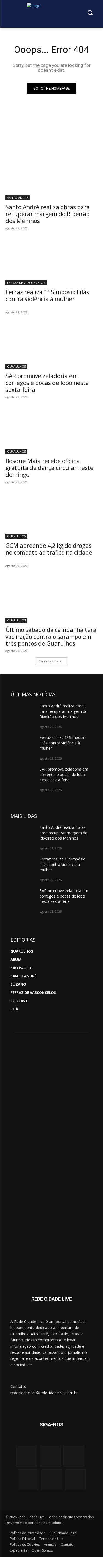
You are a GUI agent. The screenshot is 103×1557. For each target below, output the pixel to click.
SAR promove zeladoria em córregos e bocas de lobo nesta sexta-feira (47, 383)
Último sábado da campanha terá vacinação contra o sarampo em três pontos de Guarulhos (50, 636)
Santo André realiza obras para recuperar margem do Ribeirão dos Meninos (47, 214)
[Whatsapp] (28, 1479)
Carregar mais (50, 661)
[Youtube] (73, 1456)
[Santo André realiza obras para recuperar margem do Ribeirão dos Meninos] (51, 177)
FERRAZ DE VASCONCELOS (26, 282)
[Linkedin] (51, 1479)
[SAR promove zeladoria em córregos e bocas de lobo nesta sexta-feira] (51, 346)
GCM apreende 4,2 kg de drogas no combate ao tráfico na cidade (48, 549)
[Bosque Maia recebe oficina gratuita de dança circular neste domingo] (51, 431)
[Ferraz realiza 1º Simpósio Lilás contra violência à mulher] (51, 262)
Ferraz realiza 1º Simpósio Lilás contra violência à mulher (47, 295)
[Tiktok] (75, 1479)
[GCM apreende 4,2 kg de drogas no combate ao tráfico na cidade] (51, 516)
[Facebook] (50, 1456)
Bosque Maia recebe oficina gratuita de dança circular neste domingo (49, 467)
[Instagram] (26, 1456)
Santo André (17, 198)
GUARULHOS (16, 366)
